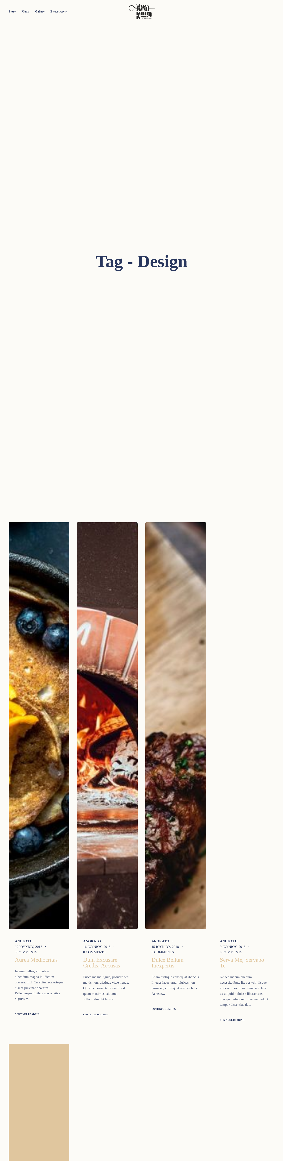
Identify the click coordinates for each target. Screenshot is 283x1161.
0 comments (26, 952)
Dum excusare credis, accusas (101, 963)
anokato (24, 941)
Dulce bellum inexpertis (167, 963)
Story (12, 11)
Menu (25, 11)
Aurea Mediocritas (36, 960)
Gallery (40, 11)
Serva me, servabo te (242, 963)
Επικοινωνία (58, 11)
